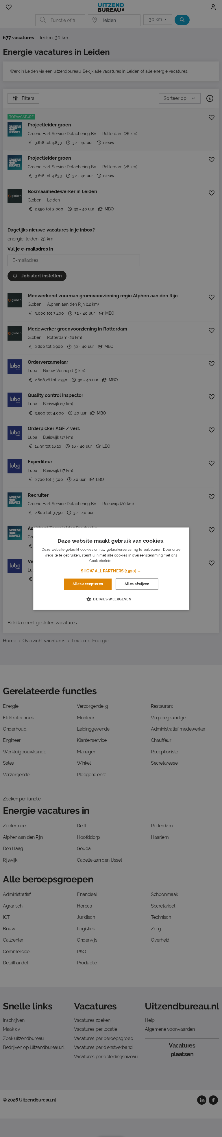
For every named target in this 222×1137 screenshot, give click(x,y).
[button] (111, 571)
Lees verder (122, 561)
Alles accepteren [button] (88, 584)
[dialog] (111, 568)
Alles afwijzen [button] (137, 584)
